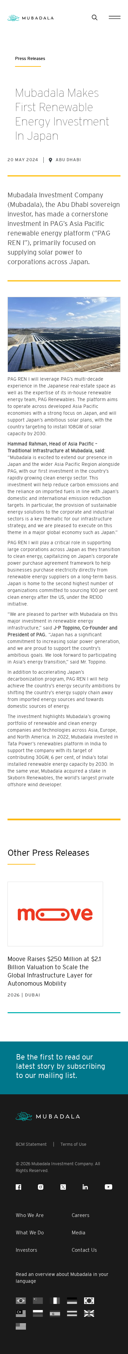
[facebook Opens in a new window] (18, 1187)
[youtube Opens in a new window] (108, 1187)
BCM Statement (31, 1144)
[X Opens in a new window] (63, 1187)
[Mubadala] (31, 17)
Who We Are (30, 1215)
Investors (26, 1250)
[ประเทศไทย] (72, 1313)
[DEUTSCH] (72, 1300)
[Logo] (48, 1116)
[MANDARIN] (37, 1300)
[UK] (89, 1313)
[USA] (20, 1326)
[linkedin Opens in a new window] (85, 1187)
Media (78, 1232)
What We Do (30, 1232)
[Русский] (37, 1313)
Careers (80, 1215)
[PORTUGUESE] (20, 1300)
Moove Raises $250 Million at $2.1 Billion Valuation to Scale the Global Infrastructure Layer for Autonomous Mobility (54, 971)
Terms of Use (73, 1144)
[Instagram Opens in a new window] (40, 1187)
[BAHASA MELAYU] (20, 1313)
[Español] (54, 1313)
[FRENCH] (54, 1300)
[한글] (89, 1300)
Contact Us (84, 1250)
